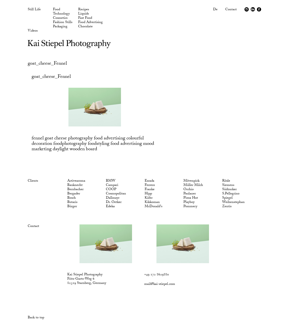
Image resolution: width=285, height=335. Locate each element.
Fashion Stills (62, 23)
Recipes (83, 10)
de (215, 10)
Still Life (34, 10)
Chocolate (85, 27)
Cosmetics (60, 18)
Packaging (60, 27)
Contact (231, 10)
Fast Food (85, 18)
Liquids (83, 14)
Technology (61, 14)
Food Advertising (90, 23)
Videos (33, 31)
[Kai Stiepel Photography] (69, 47)
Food (56, 10)
